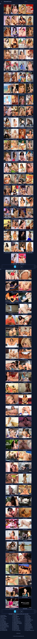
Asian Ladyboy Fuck (4, 623)
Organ (22, 139)
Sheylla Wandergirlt (25, 393)
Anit (29, 229)
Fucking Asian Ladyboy (18, 623)
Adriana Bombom (30, 37)
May (25, 325)
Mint (22, 14)
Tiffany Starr (22, 105)
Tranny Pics (15, 615)
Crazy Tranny (3, 615)
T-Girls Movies (3, 618)
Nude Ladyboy (28, 618)
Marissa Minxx (22, 229)
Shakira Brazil (25, 314)
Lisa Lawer (7, 82)
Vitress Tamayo (7, 252)
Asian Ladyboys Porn (5, 626)
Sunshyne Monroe (22, 37)
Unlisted (14, 116)
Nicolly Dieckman (25, 495)
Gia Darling (7, 139)
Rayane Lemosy (25, 563)
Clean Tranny (27, 617)
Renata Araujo (12, 370)
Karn (22, 241)
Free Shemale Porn (17, 621)
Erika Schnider (12, 302)
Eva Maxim (25, 438)
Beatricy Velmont (12, 348)
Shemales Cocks (4, 629)
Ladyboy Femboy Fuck (30, 630)
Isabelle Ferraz (22, 207)
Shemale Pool (28, 623)
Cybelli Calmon (25, 370)
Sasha (12, 314)
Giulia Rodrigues (12, 280)
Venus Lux (22, 116)
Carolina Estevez (29, 116)
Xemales (2, 619)
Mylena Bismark (12, 427)
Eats (7, 48)
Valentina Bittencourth (22, 252)
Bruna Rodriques (25, 597)
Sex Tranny (3, 617)
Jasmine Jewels (12, 461)
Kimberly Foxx (29, 150)
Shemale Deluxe (29, 625)
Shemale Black (16, 625)
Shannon (14, 105)
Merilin (22, 60)
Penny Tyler (7, 218)
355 (21, 266)
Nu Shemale (3, 621)
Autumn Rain (15, 60)
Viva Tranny (28, 629)
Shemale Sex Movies (5, 625)
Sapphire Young (14, 71)
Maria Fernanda (25, 291)
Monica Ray (30, 218)
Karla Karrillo (15, 37)
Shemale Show (28, 621)
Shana (15, 93)
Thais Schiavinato (12, 404)
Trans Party (15, 617)
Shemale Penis (16, 626)
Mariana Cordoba (15, 48)
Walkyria (25, 416)
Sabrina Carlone (14, 252)
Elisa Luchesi (30, 173)
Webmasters (18, 633)
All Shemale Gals (4, 630)
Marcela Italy (22, 48)
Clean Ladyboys (16, 616)
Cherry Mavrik (7, 14)
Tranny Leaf (28, 622)
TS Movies (15, 624)
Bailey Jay (25, 382)
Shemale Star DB (17, 618)
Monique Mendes (22, 173)
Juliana (7, 150)
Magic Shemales (4, 616)
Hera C (7, 207)
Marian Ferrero (25, 506)
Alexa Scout (7, 241)
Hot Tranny (27, 615)
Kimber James (25, 348)
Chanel (7, 37)
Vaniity (22, 218)
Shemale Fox (3, 628)
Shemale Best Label (29, 619)
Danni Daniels (12, 495)
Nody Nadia (25, 404)
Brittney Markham (12, 506)
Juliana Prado (7, 105)
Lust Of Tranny (16, 629)
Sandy (7, 71)
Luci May (29, 82)
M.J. (25, 280)
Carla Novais (7, 60)
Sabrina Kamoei (22, 71)
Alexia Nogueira (29, 60)
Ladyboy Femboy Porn (18, 622)
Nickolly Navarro (29, 105)
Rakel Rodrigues (14, 241)
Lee (29, 241)
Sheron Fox (30, 139)
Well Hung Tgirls (29, 624)
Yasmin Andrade (25, 359)
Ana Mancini (15, 195)
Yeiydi (22, 150)
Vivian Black (15, 263)
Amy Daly (22, 184)
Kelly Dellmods (29, 207)
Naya (12, 484)
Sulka (7, 229)
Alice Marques (7, 195)
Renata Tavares (14, 173)
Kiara (12, 291)
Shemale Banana (4, 624)
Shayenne (12, 336)
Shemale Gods (28, 616)
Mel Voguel (7, 116)
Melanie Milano (7, 26)
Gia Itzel (29, 71)
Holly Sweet (30, 14)
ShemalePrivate (7, 1)
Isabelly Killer (7, 184)
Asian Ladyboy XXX (29, 626)
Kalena (12, 382)
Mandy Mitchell (12, 608)
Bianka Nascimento (25, 427)
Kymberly (22, 82)
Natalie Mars (12, 438)
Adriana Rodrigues (12, 563)
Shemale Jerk (3, 622)
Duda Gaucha (25, 574)
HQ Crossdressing (17, 630)
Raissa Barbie (25, 461)
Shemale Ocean (16, 628)
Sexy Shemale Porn (29, 628)
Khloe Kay (12, 529)
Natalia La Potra (12, 416)
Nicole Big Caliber (30, 252)
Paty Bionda (15, 150)
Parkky (12, 518)
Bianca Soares (15, 14)
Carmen (29, 195)
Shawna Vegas (29, 184)
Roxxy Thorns (25, 529)
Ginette (22, 195)
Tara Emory (15, 207)
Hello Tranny (16, 619)
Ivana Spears (7, 173)
